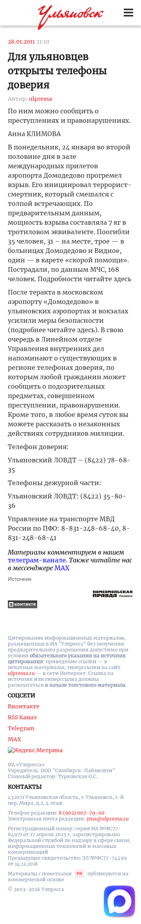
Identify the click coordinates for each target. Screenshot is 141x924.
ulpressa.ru (21, 673)
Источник (19, 579)
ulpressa (40, 98)
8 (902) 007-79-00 (82, 813)
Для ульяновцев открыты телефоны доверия (57, 71)
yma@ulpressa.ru (108, 819)
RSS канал (22, 717)
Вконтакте (24, 706)
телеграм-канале (37, 560)
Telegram (21, 728)
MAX (61, 568)
